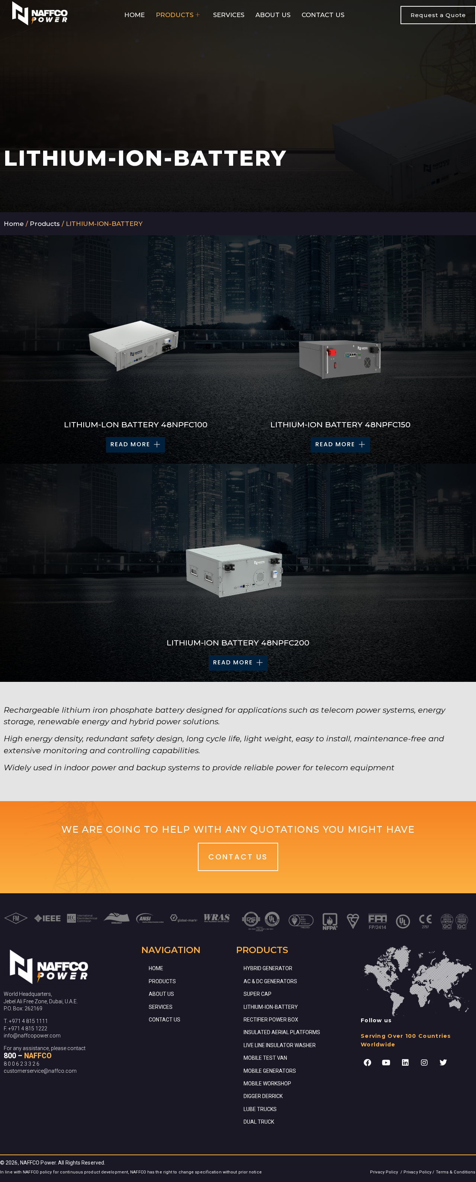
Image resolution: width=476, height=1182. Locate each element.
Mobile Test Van (265, 1058)
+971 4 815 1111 (28, 1021)
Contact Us (323, 15)
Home (134, 15)
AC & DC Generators (270, 981)
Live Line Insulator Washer (280, 1045)
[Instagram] (424, 1062)
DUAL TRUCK (259, 1122)
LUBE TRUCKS (260, 1109)
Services (228, 15)
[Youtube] (386, 1062)
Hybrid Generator (268, 968)
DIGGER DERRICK (263, 1096)
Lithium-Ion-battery (271, 1007)
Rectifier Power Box (271, 1020)
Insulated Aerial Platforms (282, 1032)
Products (174, 15)
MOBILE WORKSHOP (267, 1084)
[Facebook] (367, 1062)
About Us (272, 15)
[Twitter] (443, 1062)
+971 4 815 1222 (27, 1029)
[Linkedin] (405, 1062)
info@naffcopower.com (32, 1036)
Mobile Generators (270, 1071)
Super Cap (257, 994)
